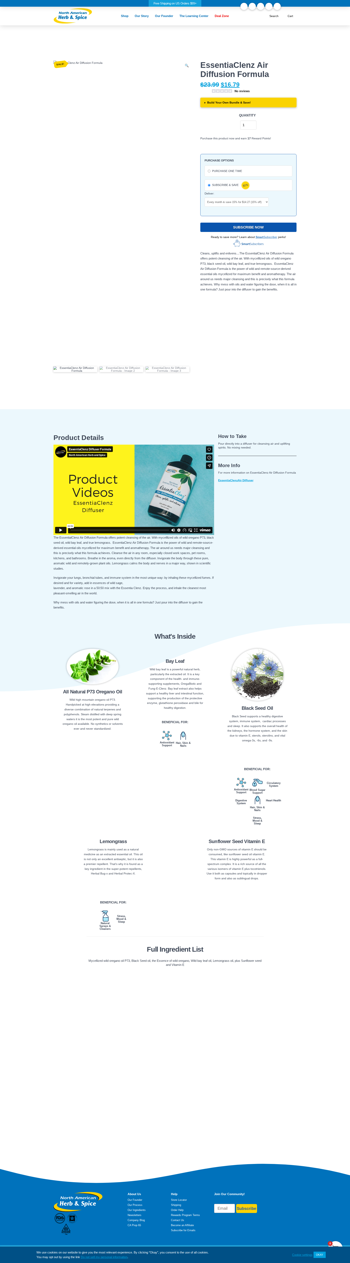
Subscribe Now (248, 227)
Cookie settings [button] (302, 1255)
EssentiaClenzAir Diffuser (235, 480)
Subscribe (246, 1208)
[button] (125, 16)
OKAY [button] (319, 1254)
